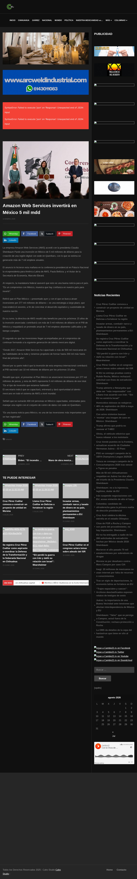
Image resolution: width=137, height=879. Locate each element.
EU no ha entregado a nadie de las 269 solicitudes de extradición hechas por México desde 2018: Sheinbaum (114, 540)
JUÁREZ (35, 20)
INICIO (12, 20)
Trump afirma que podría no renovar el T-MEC (111, 427)
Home (109, 870)
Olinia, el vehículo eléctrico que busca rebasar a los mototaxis (113, 436)
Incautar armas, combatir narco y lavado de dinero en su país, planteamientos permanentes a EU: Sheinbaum (114, 329)
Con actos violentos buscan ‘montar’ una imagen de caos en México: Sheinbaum (113, 417)
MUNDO (58, 20)
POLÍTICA (68, 20)
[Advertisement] (17, 817)
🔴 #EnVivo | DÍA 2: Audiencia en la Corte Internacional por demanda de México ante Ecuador (68, 583)
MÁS (108, 20)
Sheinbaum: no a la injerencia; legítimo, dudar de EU (112, 489)
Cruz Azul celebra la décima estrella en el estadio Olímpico (112, 517)
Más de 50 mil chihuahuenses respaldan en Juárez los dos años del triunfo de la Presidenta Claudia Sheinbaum (115, 478)
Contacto (121, 870)
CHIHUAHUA (23, 20)
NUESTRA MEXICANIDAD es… (89, 20)
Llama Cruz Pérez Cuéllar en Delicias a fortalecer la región (43, 504)
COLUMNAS (120, 20)
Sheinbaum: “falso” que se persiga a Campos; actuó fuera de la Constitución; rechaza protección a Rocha (115, 620)
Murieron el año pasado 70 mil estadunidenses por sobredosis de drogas (114, 553)
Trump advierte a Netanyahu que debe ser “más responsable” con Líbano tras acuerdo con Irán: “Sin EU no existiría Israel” (114, 393)
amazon (9, 439)
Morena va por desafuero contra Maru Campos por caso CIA (113, 563)
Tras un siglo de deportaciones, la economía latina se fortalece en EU (114, 582)
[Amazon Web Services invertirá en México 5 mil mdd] (16, 491)
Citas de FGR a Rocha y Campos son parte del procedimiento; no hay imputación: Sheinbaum (113, 527)
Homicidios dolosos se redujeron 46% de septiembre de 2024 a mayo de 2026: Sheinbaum (114, 406)
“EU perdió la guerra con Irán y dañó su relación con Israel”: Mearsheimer (112, 357)
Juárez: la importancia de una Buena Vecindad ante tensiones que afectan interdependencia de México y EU (115, 605)
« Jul (113, 732)
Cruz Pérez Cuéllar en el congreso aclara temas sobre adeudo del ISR (76, 548)
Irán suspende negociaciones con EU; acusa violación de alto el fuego (115, 498)
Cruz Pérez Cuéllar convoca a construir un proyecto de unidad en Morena (115, 307)
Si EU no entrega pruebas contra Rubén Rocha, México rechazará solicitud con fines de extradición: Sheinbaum (114, 378)
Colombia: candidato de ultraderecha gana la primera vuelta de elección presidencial (115, 507)
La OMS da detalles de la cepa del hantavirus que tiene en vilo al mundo (114, 633)
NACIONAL (47, 20)
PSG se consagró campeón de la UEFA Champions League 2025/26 (114, 455)
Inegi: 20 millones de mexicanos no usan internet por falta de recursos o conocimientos (115, 572)
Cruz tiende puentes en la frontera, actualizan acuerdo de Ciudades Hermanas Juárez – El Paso (114, 445)
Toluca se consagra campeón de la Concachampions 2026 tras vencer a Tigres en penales (114, 465)
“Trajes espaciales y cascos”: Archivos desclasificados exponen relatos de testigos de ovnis (114, 592)
